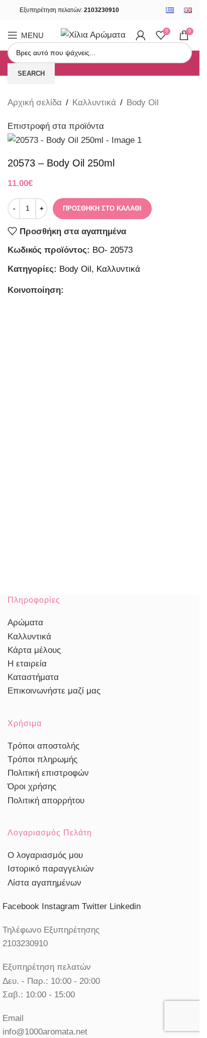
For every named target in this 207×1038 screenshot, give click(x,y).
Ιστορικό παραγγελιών (51, 869)
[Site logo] (93, 34)
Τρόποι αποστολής (43, 746)
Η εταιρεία (27, 663)
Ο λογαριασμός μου (45, 855)
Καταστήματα (33, 677)
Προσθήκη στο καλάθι (102, 208)
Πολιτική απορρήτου (46, 800)
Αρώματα (25, 622)
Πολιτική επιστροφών (48, 773)
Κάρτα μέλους (34, 650)
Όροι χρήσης (32, 786)
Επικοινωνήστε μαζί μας (54, 691)
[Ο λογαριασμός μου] (141, 35)
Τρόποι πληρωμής (42, 759)
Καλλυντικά (94, 102)
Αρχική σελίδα (35, 102)
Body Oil (143, 102)
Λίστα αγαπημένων (44, 883)
